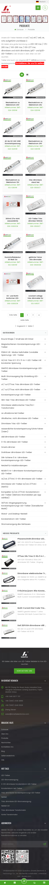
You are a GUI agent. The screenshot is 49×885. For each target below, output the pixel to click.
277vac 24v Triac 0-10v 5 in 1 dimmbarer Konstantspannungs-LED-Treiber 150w (32, 556)
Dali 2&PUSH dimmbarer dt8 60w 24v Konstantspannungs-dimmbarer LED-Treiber (32, 625)
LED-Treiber (5, 775)
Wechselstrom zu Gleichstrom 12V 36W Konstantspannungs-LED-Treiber (13, 181)
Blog (3, 751)
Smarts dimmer (8, 447)
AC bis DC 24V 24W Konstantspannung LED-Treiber (13, 142)
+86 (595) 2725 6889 (14, 701)
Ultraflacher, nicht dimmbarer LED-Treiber (19, 418)
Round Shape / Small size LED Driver (17, 339)
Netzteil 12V (5, 806)
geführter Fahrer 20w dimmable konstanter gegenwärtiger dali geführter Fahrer (35, 258)
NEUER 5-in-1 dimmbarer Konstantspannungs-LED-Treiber (22, 472)
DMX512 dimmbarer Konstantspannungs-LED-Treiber (21, 370)
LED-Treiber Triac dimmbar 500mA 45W (35, 220)
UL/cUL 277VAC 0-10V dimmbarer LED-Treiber (21, 478)
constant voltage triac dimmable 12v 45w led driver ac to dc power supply (35, 297)
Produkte (4, 738)
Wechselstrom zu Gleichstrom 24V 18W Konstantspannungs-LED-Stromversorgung (13, 104)
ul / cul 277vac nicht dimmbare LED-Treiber (20, 389)
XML (2, 760)
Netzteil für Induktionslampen (14, 465)
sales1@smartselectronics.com (17, 714)
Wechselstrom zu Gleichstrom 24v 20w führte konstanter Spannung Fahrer (35, 104)
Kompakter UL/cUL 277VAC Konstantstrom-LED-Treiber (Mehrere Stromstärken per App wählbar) (21, 495)
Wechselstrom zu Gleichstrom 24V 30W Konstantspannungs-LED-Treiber (35, 142)
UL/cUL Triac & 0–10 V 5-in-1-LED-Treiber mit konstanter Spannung (21, 362)
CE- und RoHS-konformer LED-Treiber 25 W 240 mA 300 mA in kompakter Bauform (12, 297)
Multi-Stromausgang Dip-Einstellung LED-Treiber (19, 378)
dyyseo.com (26, 876)
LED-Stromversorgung (9, 780)
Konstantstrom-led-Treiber (11, 788)
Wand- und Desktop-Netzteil (14, 513)
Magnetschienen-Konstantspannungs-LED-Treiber (21, 346)
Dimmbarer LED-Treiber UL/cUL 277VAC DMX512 (19, 485)
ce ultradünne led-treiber (12, 413)
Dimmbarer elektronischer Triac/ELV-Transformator (18, 406)
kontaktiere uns (24, 671)
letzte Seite (24, 320)
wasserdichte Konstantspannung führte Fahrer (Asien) (22, 430)
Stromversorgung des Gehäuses (15, 524)
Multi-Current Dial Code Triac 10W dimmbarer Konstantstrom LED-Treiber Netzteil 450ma (32, 608)
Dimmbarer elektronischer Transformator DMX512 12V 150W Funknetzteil (32, 573)
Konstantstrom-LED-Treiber (13, 519)
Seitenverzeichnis (8, 756)
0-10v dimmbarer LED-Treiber (14, 441)
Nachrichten (6, 742)
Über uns (4, 734)
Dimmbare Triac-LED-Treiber (14, 423)
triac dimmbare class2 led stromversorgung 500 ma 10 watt (35, 181)
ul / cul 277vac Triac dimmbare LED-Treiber (20, 384)
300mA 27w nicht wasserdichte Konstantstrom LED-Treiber (13, 220)
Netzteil (4, 797)
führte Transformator (9, 814)
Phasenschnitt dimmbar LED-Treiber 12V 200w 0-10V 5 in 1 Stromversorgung (32, 539)
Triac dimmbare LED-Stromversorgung (16, 801)
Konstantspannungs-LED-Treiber (16, 394)
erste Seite (13, 315)
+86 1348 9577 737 (12, 696)
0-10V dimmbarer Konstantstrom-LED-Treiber (18, 784)
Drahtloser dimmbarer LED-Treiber (16, 452)
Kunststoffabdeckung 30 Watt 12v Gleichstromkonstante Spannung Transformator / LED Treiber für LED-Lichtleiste (13, 258)
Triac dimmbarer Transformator (13, 810)
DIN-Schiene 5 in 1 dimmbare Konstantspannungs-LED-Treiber (16, 459)
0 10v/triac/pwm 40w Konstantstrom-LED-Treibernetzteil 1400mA (32, 591)
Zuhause (20, 29)
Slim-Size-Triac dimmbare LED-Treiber (18, 399)
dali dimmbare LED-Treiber (13, 436)
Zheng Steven (10, 710)
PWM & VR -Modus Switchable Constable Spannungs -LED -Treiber (19, 354)
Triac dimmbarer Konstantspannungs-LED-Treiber (20, 793)
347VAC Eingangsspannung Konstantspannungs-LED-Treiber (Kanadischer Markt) (22, 505)
